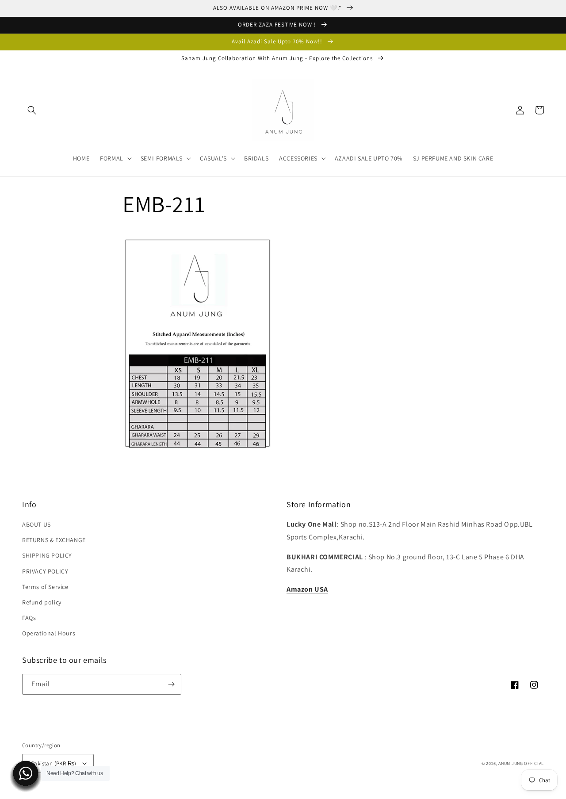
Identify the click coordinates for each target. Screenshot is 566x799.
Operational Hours (48, 633)
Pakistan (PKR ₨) (53, 763)
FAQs (29, 618)
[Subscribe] (171, 684)
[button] (32, 110)
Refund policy (41, 602)
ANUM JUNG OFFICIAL (521, 763)
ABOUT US (36, 524)
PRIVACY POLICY (45, 571)
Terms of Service (45, 587)
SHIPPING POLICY (47, 555)
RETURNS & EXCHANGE (54, 540)
